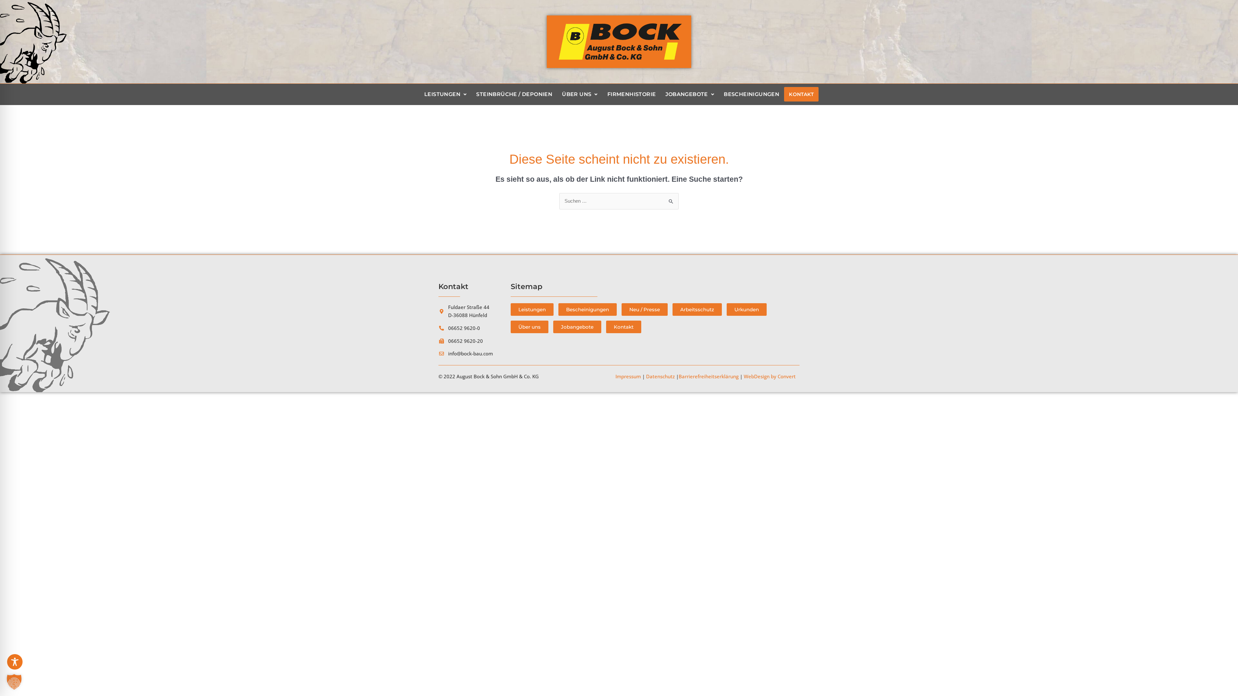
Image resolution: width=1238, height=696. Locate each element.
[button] (14, 682)
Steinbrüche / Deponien (514, 94)
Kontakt (801, 94)
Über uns (576, 94)
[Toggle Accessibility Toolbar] (14, 661)
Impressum (628, 376)
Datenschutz (660, 376)
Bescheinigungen (751, 94)
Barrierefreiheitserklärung (709, 376)
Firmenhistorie (631, 94)
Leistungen (442, 94)
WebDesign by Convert (770, 376)
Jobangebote (686, 94)
